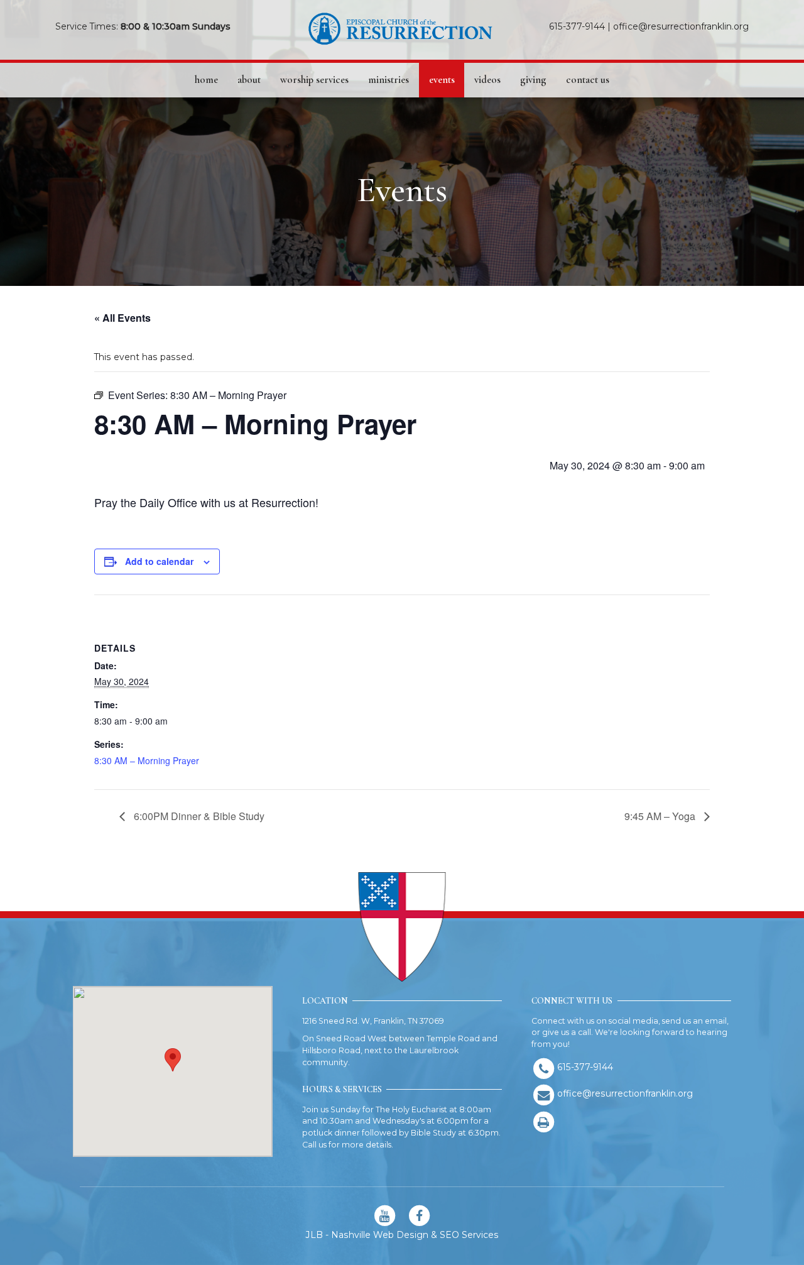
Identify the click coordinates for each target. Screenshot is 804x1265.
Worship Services (314, 80)
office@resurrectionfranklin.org (681, 26)
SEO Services (469, 1234)
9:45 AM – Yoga (661, 816)
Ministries (388, 80)
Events (442, 80)
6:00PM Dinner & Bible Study (197, 816)
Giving (533, 80)
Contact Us (587, 80)
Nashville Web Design (379, 1234)
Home (206, 80)
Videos (487, 80)
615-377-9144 (577, 26)
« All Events (122, 317)
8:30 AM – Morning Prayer (146, 760)
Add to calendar (159, 561)
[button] (173, 1059)
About (249, 80)
